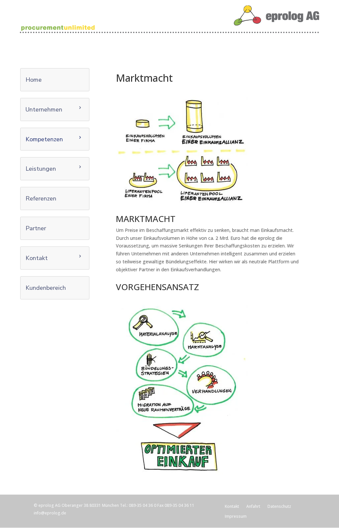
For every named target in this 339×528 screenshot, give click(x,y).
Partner (35, 228)
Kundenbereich (45, 288)
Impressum (236, 516)
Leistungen (40, 169)
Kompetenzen (44, 139)
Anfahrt (253, 506)
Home (33, 80)
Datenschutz (279, 506)
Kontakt (36, 258)
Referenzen (40, 198)
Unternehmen (43, 109)
